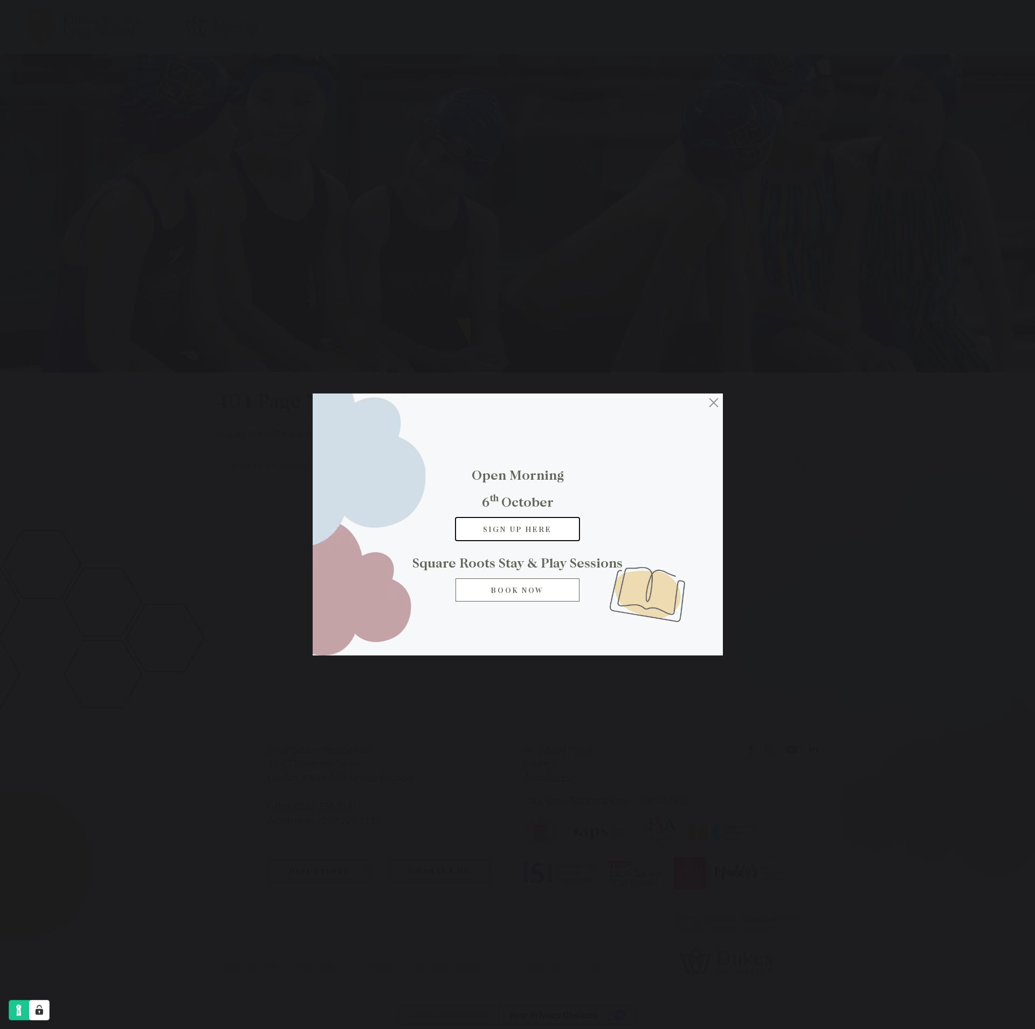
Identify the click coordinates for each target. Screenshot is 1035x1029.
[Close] (714, 402)
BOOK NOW (517, 590)
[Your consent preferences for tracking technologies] (39, 1010)
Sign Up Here (517, 529)
